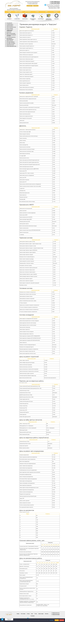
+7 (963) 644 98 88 (55, 614)
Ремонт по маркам (18, 11)
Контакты (56, 11)
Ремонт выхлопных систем (11, 27)
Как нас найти (36, 5)
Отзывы (37, 11)
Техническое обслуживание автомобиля (11, 35)
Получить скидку (29, 5)
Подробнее (51, 620)
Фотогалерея (28, 11)
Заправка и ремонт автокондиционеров (49, 19)
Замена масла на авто (10, 44)
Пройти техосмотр (10, 40)
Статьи (35, 613)
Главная (9, 11)
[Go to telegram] (2, 619)
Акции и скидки (40, 613)
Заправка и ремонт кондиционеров (10, 30)
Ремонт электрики (10, 28)
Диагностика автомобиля (11, 33)
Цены (46, 11)
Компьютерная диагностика (11, 46)
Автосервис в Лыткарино (11, 43)
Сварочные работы (10, 25)
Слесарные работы (10, 24)
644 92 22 (55, 1)
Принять (56, 620)
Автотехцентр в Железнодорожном (10, 39)
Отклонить (61, 620)
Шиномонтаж (9, 32)
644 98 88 (55, 3)
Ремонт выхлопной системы (33, 19)
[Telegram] (45, 5)
